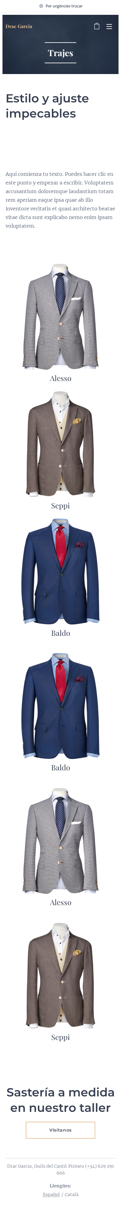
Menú (109, 26)
